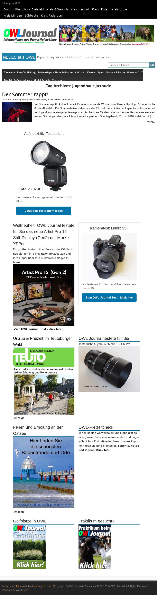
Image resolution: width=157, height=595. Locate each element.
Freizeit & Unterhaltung (35, 99)
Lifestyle (90, 72)
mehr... (151, 121)
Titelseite (9, 72)
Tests (144, 72)
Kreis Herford (80, 9)
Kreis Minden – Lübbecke (20, 15)
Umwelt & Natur (115, 72)
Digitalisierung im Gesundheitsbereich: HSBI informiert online (73, 57)
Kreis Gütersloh (57, 9)
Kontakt (48, 586)
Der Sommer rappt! (25, 94)
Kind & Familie (42, 80)
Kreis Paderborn (52, 15)
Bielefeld (38, 9)
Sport (101, 72)
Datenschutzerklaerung (29, 586)
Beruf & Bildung (26, 72)
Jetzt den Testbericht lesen (44, 210)
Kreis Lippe (119, 9)
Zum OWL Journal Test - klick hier (109, 297)
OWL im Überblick (15, 9)
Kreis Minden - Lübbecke (60, 99)
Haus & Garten (64, 72)
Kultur (78, 72)
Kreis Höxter (100, 9)
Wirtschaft (133, 72)
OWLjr (18, 99)
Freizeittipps (45, 72)
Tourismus (58, 80)
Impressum (8, 586)
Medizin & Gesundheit (17, 80)
